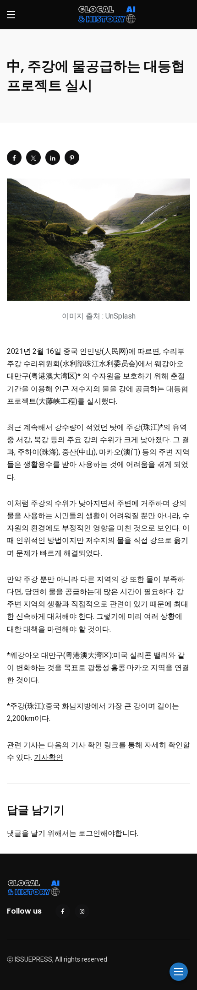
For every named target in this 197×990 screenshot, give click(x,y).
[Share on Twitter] (33, 157)
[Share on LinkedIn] (52, 157)
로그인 (89, 833)
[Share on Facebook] (14, 157)
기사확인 (48, 757)
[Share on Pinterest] (72, 157)
